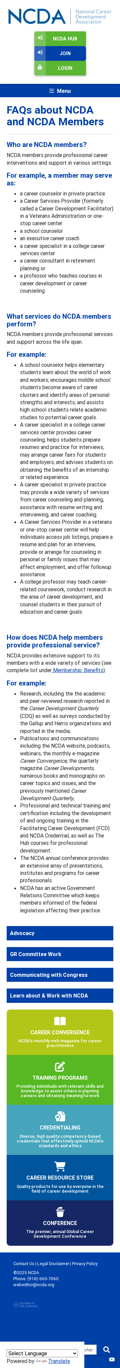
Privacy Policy (85, 1263)
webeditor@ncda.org (33, 1284)
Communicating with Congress (49, 974)
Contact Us (23, 1263)
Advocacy (22, 933)
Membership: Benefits (77, 670)
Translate (59, 1361)
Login (65, 68)
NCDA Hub (65, 39)
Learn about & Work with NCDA (49, 995)
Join (65, 53)
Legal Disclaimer (53, 1263)
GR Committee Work (35, 954)
